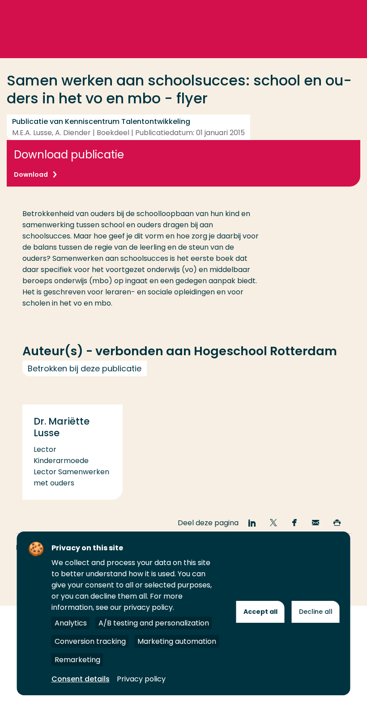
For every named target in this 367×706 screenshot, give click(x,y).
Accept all (260, 611)
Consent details (80, 679)
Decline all (316, 611)
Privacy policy (141, 679)
